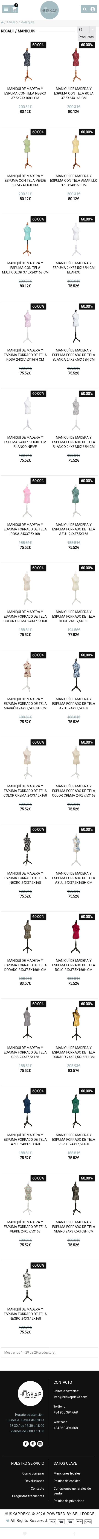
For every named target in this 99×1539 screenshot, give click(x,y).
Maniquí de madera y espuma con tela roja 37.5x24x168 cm (73, 93)
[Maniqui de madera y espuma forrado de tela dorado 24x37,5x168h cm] (25, 934)
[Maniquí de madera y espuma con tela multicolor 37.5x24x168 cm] (25, 236)
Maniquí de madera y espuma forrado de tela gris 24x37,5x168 (25, 1052)
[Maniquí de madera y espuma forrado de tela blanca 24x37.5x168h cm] (73, 324)
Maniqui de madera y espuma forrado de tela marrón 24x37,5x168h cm (25, 703)
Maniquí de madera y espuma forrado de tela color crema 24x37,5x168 (25, 616)
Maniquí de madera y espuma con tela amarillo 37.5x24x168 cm (73, 180)
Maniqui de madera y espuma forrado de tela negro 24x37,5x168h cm (73, 1226)
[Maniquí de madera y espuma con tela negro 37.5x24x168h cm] (25, 62)
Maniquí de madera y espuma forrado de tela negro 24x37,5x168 (25, 878)
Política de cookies (67, 1481)
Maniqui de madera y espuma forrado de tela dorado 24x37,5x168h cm (25, 965)
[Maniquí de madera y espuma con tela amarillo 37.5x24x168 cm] (73, 149)
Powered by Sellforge (70, 1514)
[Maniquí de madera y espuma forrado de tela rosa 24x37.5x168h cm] (25, 324)
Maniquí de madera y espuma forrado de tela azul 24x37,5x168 (73, 529)
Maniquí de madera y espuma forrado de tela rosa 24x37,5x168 (25, 529)
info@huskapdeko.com (70, 1397)
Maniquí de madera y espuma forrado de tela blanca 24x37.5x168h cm (73, 355)
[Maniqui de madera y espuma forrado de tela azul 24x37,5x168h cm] (73, 847)
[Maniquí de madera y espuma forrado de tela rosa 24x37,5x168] (25, 498)
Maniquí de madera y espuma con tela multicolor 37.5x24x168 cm (25, 267)
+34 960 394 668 (66, 1412)
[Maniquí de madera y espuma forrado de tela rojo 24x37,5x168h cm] (73, 934)
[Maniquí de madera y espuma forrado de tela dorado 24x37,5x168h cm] (73, 1021)
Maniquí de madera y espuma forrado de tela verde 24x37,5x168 (73, 1139)
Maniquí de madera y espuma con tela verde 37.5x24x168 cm (25, 180)
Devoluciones (34, 1481)
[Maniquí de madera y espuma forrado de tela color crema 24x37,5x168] (25, 585)
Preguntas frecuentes (28, 1496)
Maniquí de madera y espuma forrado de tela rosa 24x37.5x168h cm (25, 355)
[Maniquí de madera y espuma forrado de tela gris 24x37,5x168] (25, 1021)
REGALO (12, 22)
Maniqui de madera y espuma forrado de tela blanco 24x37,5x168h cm (73, 442)
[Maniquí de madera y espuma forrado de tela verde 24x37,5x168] (73, 1108)
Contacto (37, 1488)
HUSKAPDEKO (18, 1514)
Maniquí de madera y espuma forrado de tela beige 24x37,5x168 (73, 616)
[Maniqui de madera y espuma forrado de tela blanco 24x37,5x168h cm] (73, 411)
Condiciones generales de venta (72, 1491)
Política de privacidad (69, 1501)
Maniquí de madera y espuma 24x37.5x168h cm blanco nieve (25, 442)
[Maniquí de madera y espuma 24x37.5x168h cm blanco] (73, 236)
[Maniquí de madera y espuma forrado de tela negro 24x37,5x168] (25, 847)
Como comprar (33, 1473)
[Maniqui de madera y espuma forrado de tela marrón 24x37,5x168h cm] (25, 672)
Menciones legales (67, 1473)
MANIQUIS (28, 22)
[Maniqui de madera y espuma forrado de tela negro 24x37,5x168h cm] (73, 1196)
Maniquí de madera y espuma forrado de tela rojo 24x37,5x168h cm (73, 965)
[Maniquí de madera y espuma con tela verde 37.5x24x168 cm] (25, 149)
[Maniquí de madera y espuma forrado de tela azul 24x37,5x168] (73, 498)
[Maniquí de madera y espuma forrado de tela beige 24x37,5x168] (73, 585)
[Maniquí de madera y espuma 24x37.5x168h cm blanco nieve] (25, 411)
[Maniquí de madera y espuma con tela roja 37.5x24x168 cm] (73, 62)
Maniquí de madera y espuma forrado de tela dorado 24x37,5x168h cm (73, 1052)
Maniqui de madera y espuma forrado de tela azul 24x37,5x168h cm (73, 878)
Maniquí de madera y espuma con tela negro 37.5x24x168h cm (25, 93)
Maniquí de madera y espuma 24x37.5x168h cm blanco (74, 267)
